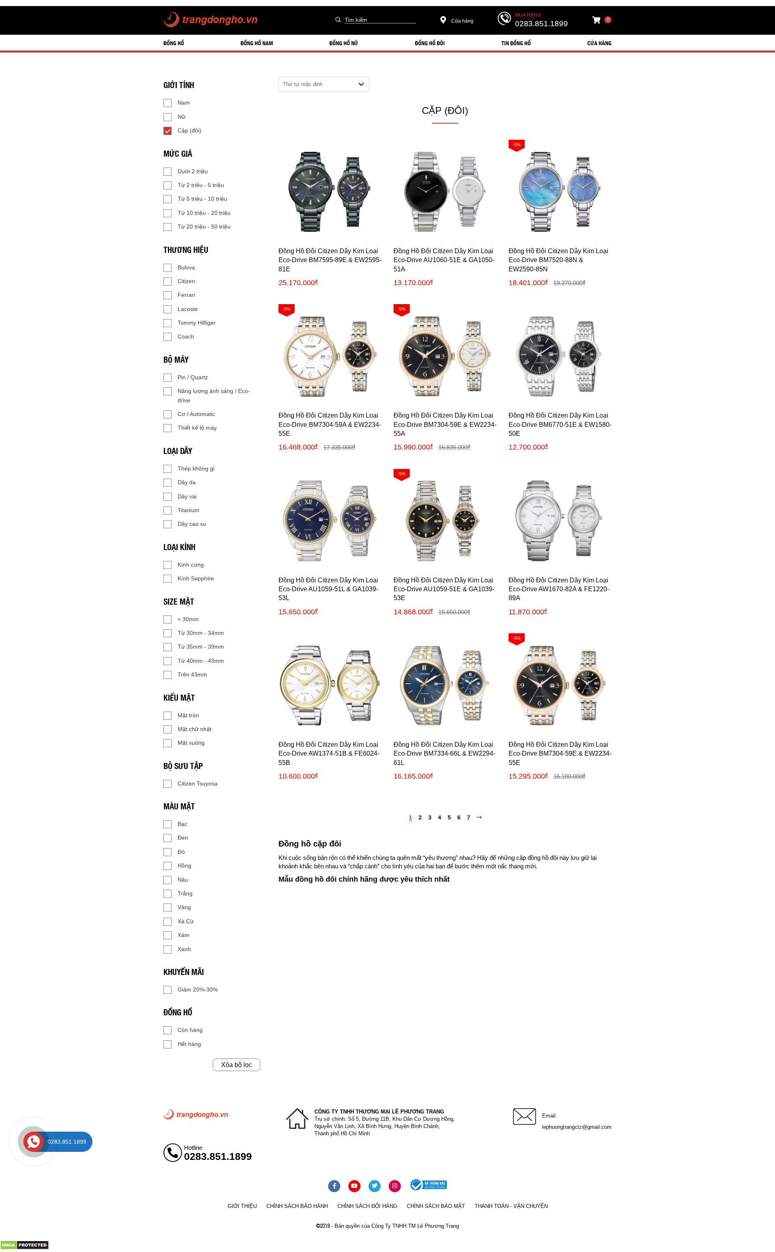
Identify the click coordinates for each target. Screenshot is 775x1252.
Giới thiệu (242, 1206)
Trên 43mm (192, 674)
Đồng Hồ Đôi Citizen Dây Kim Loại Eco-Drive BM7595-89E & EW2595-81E (330, 260)
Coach (186, 336)
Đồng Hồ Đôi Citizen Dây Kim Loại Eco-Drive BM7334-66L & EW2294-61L (444, 753)
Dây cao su (192, 524)
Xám (183, 935)
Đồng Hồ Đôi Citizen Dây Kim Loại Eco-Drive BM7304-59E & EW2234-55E (560, 753)
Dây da (187, 482)
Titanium (188, 510)
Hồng (184, 865)
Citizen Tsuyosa (198, 783)
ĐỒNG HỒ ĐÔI (430, 43)
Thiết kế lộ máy (197, 427)
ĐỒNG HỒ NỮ (343, 43)
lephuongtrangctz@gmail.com (577, 1127)
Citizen (186, 281)
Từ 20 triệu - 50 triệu (204, 226)
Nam (184, 102)
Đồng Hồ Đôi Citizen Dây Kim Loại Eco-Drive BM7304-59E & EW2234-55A (445, 424)
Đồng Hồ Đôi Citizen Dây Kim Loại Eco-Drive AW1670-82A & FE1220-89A (559, 589)
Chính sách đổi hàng (367, 1206)
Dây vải (187, 496)
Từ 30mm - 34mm (201, 633)
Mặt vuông (191, 742)
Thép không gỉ (196, 468)
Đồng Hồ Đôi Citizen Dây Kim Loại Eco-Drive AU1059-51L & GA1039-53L (328, 589)
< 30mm (188, 619)
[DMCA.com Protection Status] (24, 1248)
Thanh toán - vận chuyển (511, 1206)
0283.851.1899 (541, 23)
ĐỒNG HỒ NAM (257, 43)
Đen (183, 837)
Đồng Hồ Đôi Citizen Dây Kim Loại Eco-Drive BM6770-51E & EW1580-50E (560, 424)
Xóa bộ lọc (236, 1064)
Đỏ (181, 852)
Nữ (181, 116)
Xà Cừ (186, 921)
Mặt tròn (188, 715)
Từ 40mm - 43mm (201, 661)
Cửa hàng (461, 21)
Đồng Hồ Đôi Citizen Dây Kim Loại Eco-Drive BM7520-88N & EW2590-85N (558, 260)
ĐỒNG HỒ (173, 43)
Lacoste (188, 309)
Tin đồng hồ (516, 43)
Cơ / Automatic (196, 414)
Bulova (186, 267)
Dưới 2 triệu (193, 171)
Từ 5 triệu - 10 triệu (202, 198)
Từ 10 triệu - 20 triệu (204, 213)
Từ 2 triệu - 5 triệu (201, 185)
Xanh (184, 949)
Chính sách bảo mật (436, 1206)
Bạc (182, 824)
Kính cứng (191, 564)
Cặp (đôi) (189, 130)
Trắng (185, 893)
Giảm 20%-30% (198, 989)
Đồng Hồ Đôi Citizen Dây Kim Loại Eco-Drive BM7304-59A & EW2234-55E (330, 424)
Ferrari (186, 295)
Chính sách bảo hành (297, 1206)
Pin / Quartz (193, 377)
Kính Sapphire (196, 578)
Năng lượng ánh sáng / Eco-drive (214, 395)
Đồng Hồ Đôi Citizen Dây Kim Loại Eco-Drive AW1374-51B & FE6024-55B (329, 753)
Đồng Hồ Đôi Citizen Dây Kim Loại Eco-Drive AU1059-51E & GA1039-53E (444, 589)
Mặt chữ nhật (195, 729)
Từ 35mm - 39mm (201, 646)
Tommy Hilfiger (197, 322)
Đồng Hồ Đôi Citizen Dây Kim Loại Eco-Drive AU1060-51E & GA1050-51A (444, 260)
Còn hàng (190, 1030)
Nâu (183, 879)
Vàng (184, 907)
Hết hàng (189, 1044)
